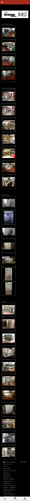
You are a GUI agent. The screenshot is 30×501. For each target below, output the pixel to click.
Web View (23, 462)
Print (7, 462)
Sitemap (13, 462)
